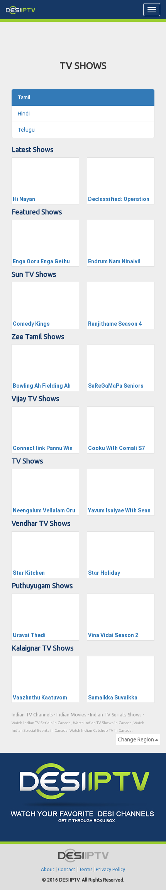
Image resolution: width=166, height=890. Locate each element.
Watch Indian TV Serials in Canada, (42, 723)
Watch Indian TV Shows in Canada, (103, 723)
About (47, 869)
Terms (85, 869)
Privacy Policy (110, 869)
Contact (66, 869)
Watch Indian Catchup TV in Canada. (100, 730)
